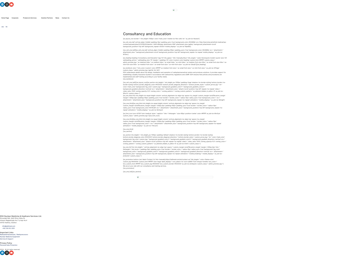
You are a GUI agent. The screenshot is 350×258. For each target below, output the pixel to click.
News (57, 18)
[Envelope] (11, 4)
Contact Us (65, 18)
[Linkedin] (2, 4)
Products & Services (30, 18)
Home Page (5, 18)
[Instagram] (7, 4)
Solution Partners (47, 18)
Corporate (15, 18)
